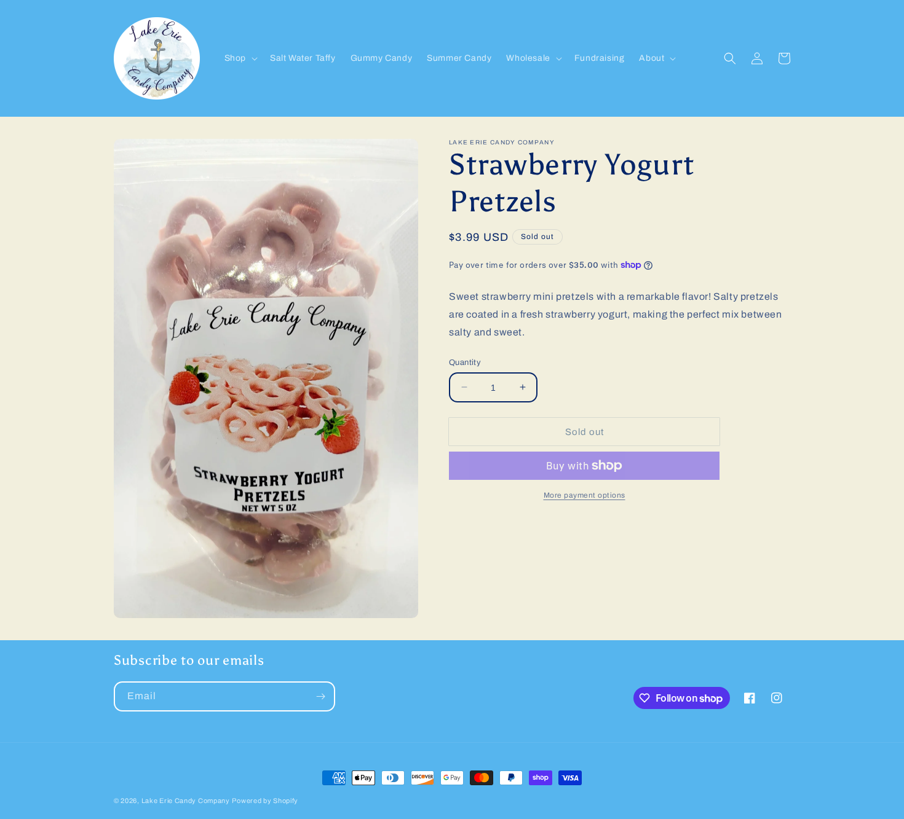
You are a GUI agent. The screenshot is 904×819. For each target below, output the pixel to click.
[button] (240, 58)
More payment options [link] (584, 495)
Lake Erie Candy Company (185, 800)
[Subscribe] (320, 696)
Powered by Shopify (265, 800)
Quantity (465, 362)
